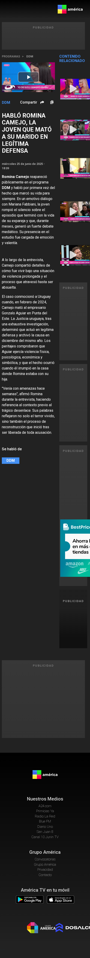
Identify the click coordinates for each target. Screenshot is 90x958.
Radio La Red (45, 816)
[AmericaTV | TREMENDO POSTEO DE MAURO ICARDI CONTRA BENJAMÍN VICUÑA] (73, 255)
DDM (29, 56)
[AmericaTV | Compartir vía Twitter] (41, 116)
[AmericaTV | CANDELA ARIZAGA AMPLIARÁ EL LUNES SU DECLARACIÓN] (73, 130)
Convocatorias (45, 859)
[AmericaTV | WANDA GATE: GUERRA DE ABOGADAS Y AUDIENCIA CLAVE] (73, 89)
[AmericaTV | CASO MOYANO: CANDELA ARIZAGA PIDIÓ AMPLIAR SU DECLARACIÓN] (73, 211)
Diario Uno (45, 827)
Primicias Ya (45, 811)
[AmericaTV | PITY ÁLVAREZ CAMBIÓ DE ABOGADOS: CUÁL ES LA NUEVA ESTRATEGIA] (73, 168)
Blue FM (45, 821)
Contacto (45, 875)
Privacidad (45, 870)
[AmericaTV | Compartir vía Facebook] (41, 110)
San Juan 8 (45, 832)
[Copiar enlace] (51, 102)
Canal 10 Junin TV (45, 837)
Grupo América (45, 864)
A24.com (45, 806)
